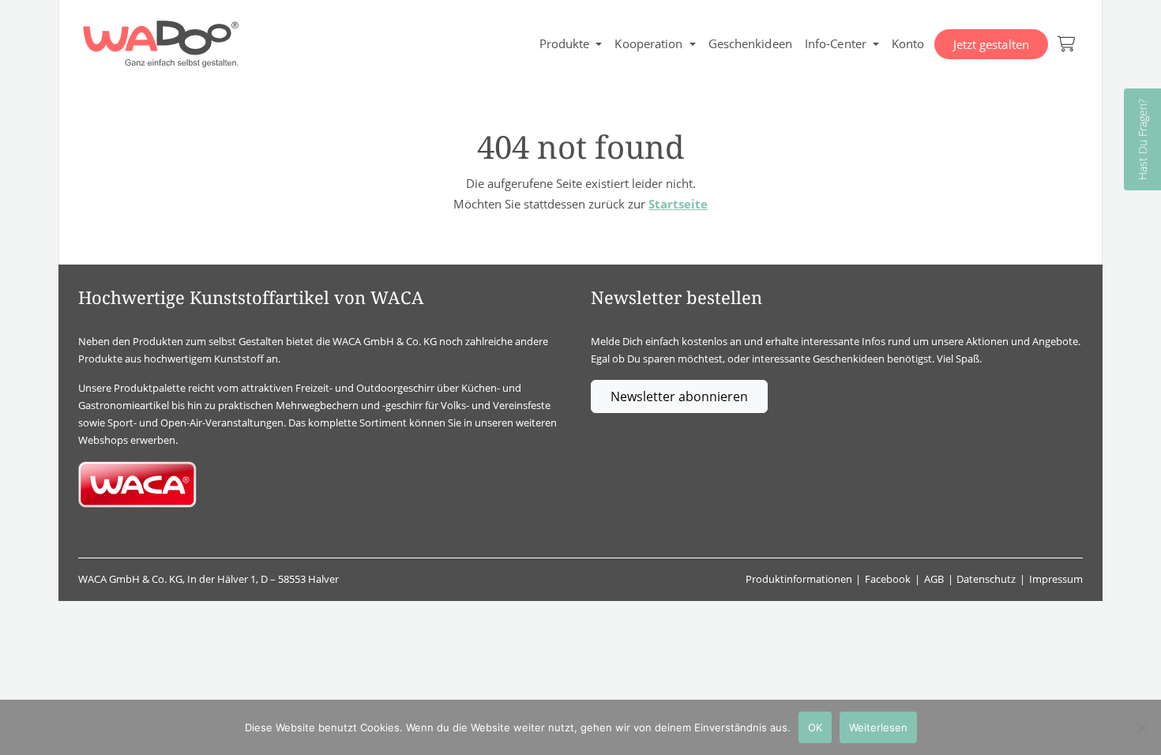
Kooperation (648, 43)
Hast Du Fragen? (1142, 139)
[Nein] (1141, 727)
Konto (908, 43)
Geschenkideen (750, 43)
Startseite (678, 204)
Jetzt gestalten (991, 44)
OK (815, 727)
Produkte (564, 43)
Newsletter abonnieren (679, 396)
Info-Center (835, 43)
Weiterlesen (878, 727)
